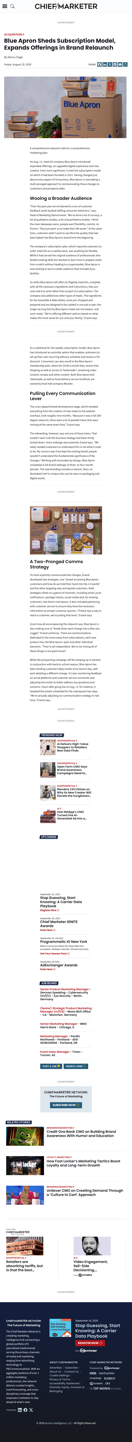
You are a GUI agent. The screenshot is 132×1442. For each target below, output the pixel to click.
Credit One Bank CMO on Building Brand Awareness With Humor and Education (81, 1133)
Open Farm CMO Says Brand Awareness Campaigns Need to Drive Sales (72, 772)
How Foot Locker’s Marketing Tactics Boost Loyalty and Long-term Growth (83, 1163)
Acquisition (13, 34)
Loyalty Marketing (58, 1157)
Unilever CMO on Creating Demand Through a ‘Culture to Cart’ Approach (85, 1192)
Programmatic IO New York (63, 941)
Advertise (56, 1368)
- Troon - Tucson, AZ (61, 1053)
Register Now (48, 910)
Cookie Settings (59, 1375)
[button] (5, 6)
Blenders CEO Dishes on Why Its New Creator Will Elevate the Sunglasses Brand (74, 794)
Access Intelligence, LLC (58, 1423)
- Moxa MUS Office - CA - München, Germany (66, 1011)
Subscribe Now (64, 1105)
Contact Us (71, 1372)
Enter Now (46, 930)
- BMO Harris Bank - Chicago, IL (63, 1025)
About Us (55, 1372)
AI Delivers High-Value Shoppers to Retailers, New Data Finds (72, 747)
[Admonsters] (85, 1275)
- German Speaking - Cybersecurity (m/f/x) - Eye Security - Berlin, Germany (65, 994)
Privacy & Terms (60, 1379)
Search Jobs (74, 1066)
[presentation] (65, 107)
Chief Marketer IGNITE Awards (59, 923)
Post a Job (50, 1066)
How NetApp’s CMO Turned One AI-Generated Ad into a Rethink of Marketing (71, 817)
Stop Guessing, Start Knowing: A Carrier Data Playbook (61, 901)
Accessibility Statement (65, 1383)
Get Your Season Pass (53, 953)
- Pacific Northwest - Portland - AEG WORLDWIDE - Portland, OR (60, 1039)
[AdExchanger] (88, 1350)
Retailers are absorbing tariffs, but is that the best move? (24, 1268)
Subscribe (71, 1368)
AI (58, 809)
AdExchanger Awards (59, 965)
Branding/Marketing (60, 1128)
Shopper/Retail (66, 741)
